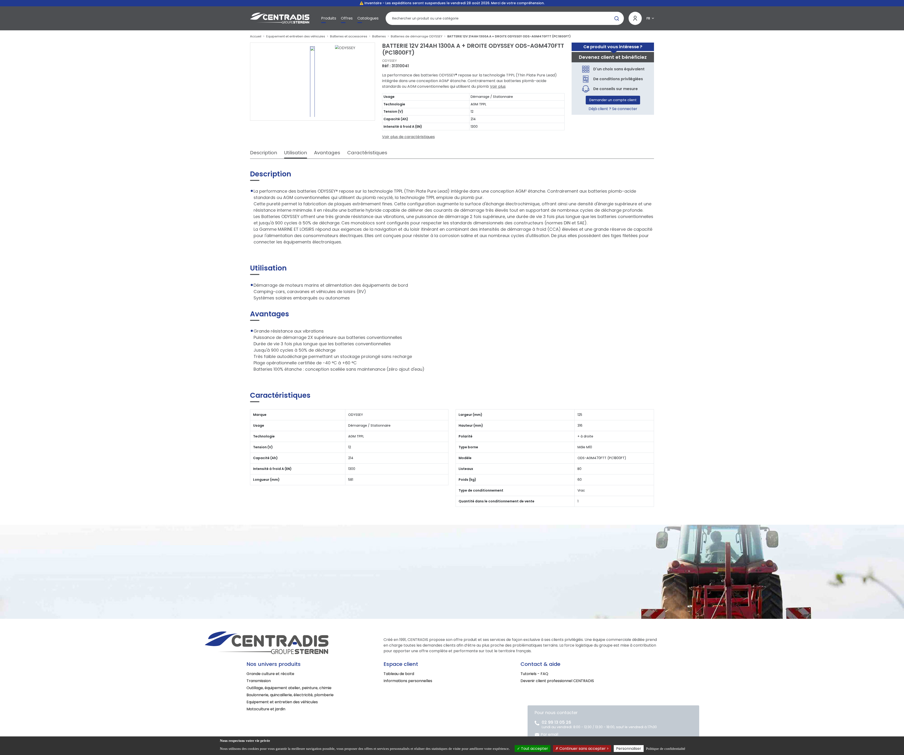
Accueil (255, 36)
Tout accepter (534, 748)
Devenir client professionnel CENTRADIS (557, 680)
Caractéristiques (367, 152)
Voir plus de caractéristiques (408, 136)
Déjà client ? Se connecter (613, 108)
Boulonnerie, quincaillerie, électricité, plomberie (290, 695)
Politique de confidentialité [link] (665, 749)
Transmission (258, 680)
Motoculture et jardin (265, 709)
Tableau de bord (398, 673)
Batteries (379, 36)
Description (263, 152)
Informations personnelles (407, 680)
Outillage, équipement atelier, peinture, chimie (288, 688)
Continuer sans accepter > (583, 748)
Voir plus (498, 86)
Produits (328, 18)
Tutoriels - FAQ (534, 673)
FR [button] (648, 18)
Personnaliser (628, 748)
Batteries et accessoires (348, 36)
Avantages (327, 152)
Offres (347, 18)
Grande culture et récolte (270, 673)
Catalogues (368, 18)
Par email (549, 734)
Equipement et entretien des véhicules (295, 36)
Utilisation (295, 152)
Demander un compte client (613, 100)
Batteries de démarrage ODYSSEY (416, 36)
